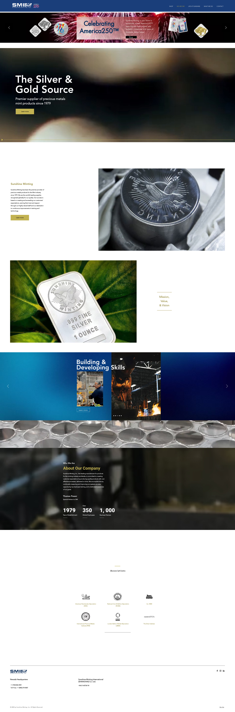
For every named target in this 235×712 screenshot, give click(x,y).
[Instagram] (220, 671)
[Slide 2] (115, 415)
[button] (219, 6)
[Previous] (9, 27)
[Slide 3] (117, 415)
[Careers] (121, 415)
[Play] (2, 140)
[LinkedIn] (224, 671)
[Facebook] (217, 671)
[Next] (226, 27)
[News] (119, 415)
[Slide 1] (113, 415)
